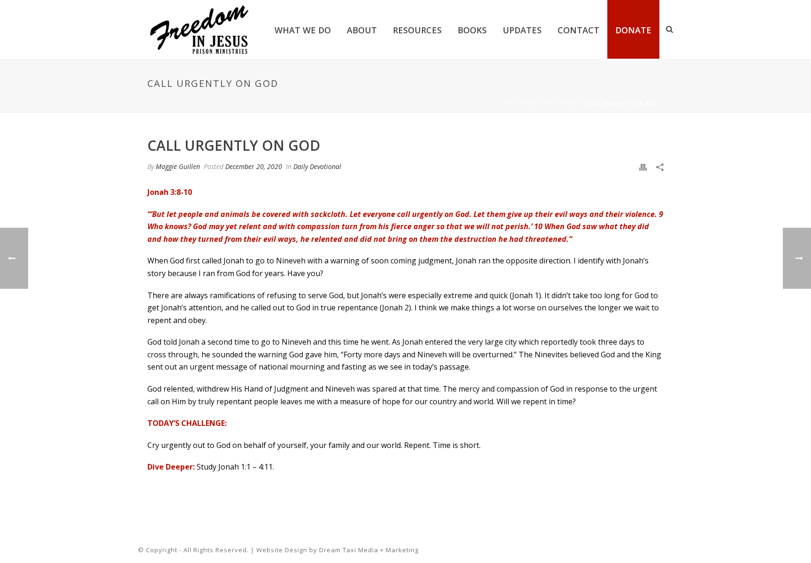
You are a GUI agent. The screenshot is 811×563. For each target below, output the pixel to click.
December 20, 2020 (253, 166)
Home (509, 103)
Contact (578, 30)
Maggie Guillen (178, 166)
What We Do (303, 30)
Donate (633, 30)
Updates (522, 30)
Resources (417, 30)
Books (472, 30)
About (362, 30)
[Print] (643, 166)
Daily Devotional (552, 103)
